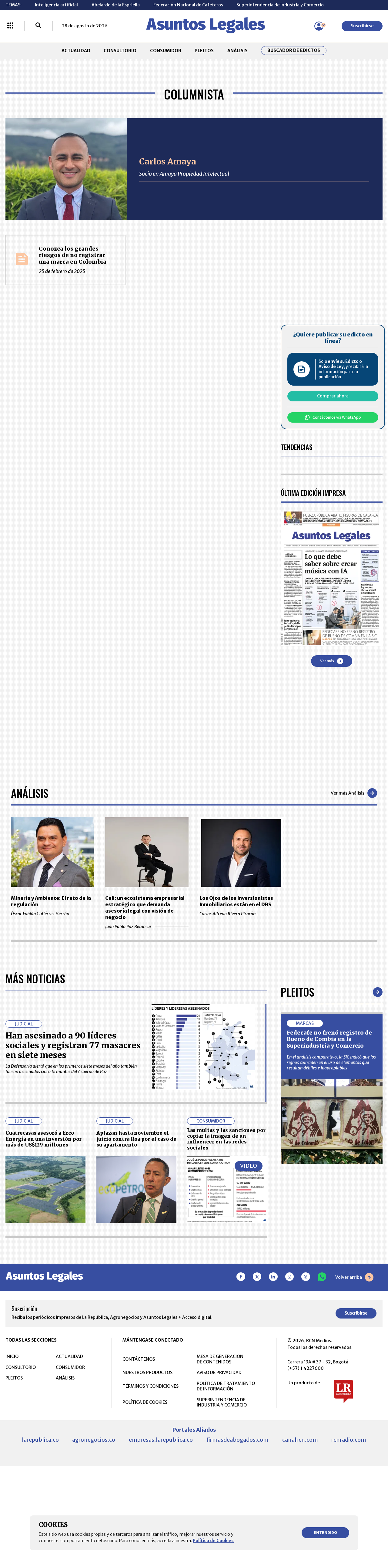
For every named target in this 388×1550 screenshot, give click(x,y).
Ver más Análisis (347, 793)
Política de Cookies (213, 1540)
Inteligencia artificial (56, 5)
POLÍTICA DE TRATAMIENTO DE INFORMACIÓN (226, 1386)
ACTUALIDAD (76, 50)
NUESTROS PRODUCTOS (147, 1372)
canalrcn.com (300, 1439)
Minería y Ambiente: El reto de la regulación (51, 901)
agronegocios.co (93, 1439)
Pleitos (297, 992)
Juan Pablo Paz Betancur (128, 926)
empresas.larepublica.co (161, 1439)
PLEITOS (204, 50)
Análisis (29, 793)
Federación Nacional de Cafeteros (188, 5)
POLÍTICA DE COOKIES (144, 1402)
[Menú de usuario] (319, 26)
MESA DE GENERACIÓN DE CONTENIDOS (220, 1359)
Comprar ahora (333, 396)
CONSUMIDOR (165, 50)
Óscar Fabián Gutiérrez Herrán (40, 914)
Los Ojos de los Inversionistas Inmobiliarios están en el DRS (236, 901)
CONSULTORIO (120, 50)
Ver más (327, 661)
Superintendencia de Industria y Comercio (280, 5)
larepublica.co (40, 1439)
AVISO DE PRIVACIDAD (219, 1372)
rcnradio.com (348, 1439)
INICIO (11, 1356)
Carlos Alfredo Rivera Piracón (227, 914)
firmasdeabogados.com (237, 1439)
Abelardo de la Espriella (116, 5)
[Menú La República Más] (10, 26)
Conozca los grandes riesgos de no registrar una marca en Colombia (72, 255)
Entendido (325, 1532)
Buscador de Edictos (293, 50)
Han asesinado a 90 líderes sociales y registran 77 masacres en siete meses (73, 1045)
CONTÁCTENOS (138, 1359)
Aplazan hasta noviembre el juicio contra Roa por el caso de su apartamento (136, 1139)
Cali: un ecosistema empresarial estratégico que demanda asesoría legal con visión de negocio (145, 907)
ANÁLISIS (237, 50)
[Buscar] (38, 26)
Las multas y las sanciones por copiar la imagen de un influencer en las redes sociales (226, 1139)
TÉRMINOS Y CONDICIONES (150, 1386)
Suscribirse (362, 26)
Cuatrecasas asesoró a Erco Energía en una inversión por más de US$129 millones (43, 1139)
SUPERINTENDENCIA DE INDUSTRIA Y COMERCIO (222, 1402)
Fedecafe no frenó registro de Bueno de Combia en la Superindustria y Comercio (329, 1039)
